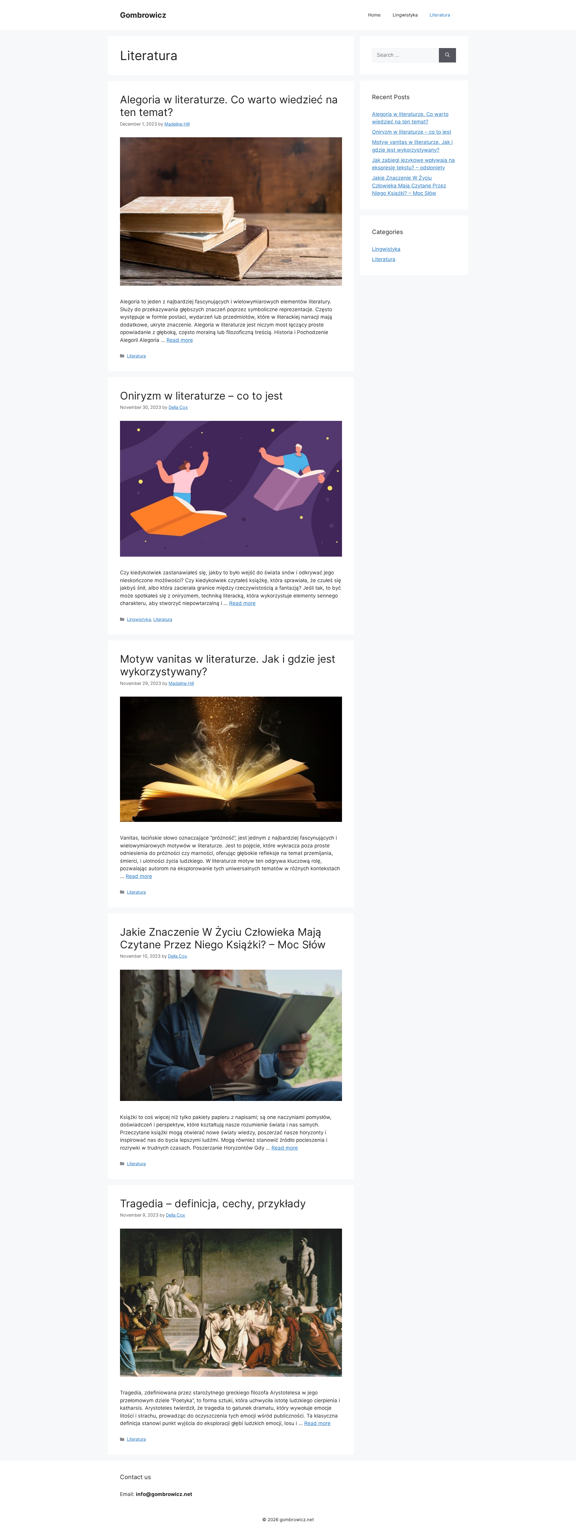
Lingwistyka (405, 15)
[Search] (447, 55)
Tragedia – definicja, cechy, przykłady (213, 1203)
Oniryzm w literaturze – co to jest (201, 395)
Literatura (440, 15)
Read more (179, 340)
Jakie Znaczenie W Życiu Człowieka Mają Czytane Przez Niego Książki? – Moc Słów (223, 938)
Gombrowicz (143, 15)
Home (374, 15)
